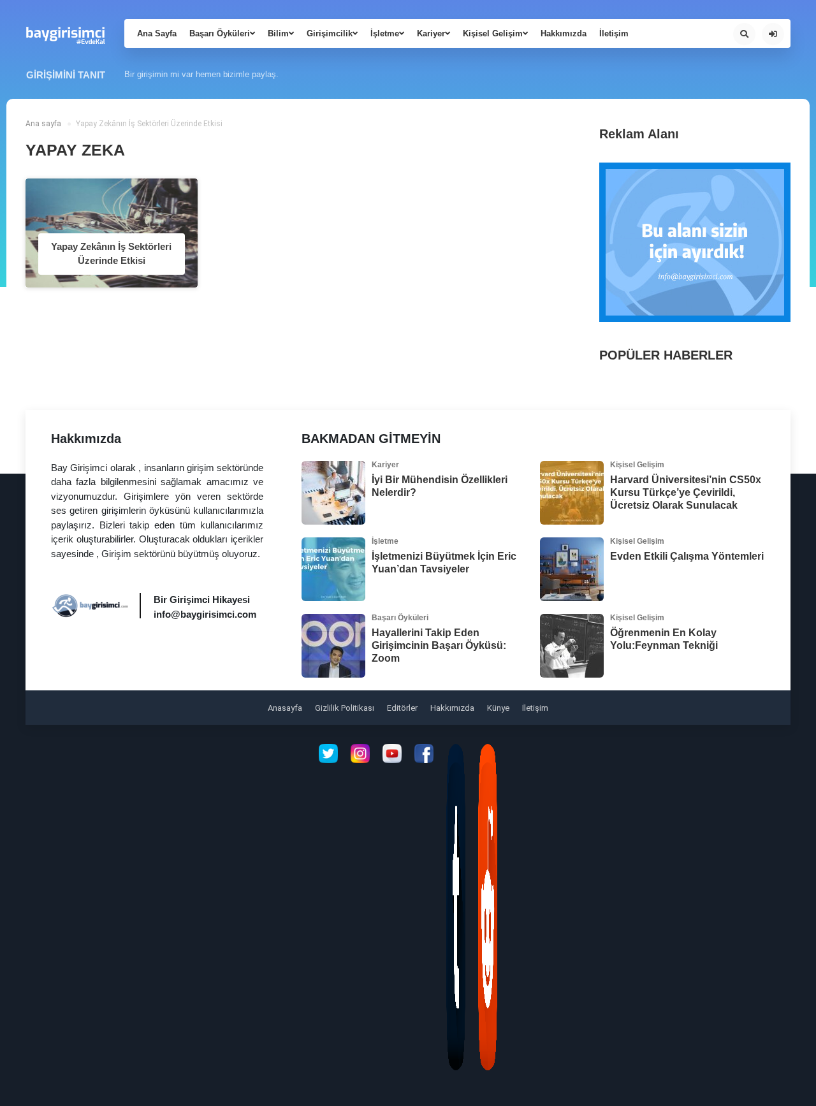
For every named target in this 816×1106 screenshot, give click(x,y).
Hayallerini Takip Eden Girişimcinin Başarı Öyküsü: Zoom (439, 645)
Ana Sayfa (157, 33)
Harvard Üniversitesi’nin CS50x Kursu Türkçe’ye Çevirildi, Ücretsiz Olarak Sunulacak (685, 492)
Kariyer (431, 33)
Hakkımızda (563, 33)
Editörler (402, 708)
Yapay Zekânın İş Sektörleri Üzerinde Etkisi (111, 253)
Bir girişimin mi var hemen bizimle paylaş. (201, 74)
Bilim (278, 33)
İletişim (614, 33)
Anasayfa (285, 708)
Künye (498, 708)
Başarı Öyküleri (219, 33)
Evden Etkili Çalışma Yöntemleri (687, 556)
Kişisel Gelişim (493, 33)
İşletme (384, 33)
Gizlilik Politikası (344, 708)
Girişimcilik (330, 33)
